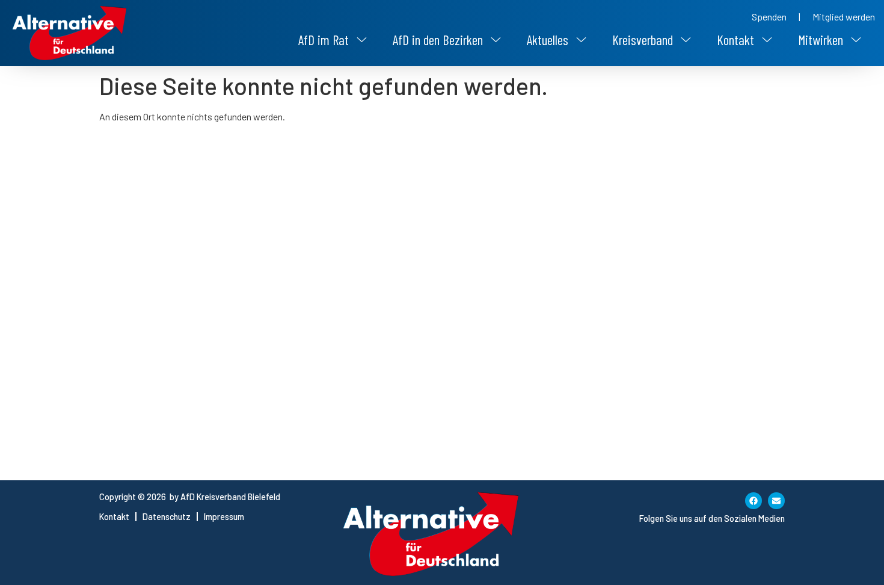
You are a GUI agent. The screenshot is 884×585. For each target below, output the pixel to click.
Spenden (769, 16)
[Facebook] (753, 500)
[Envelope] (776, 500)
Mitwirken (820, 39)
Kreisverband (642, 39)
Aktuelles (547, 39)
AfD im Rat (323, 39)
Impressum (224, 517)
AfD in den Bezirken (438, 39)
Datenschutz (167, 517)
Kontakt (735, 39)
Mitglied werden (843, 16)
